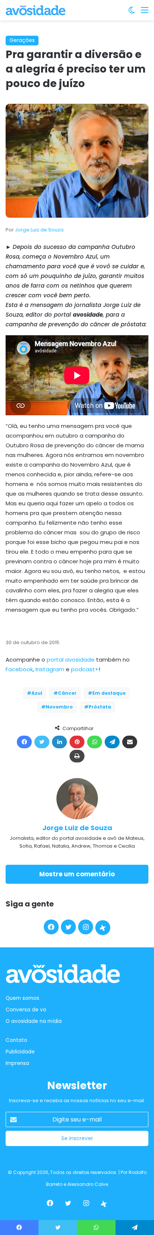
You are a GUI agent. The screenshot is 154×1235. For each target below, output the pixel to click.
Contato (16, 1040)
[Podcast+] (102, 927)
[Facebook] (24, 742)
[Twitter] (41, 742)
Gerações (22, 40)
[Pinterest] (77, 742)
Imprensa (17, 1063)
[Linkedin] (59, 742)
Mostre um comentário (77, 874)
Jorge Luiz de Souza (39, 229)
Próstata (100, 707)
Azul (36, 693)
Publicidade (20, 1051)
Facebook (19, 669)
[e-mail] (129, 742)
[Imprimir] (77, 756)
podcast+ (85, 669)
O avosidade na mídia (34, 1021)
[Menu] (144, 12)
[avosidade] (35, 10)
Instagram (50, 669)
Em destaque (109, 693)
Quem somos (22, 998)
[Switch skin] (131, 12)
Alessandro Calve (87, 1184)
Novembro (59, 707)
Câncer (67, 693)
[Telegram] (112, 742)
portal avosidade (71, 659)
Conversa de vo (26, 1009)
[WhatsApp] (94, 742)
